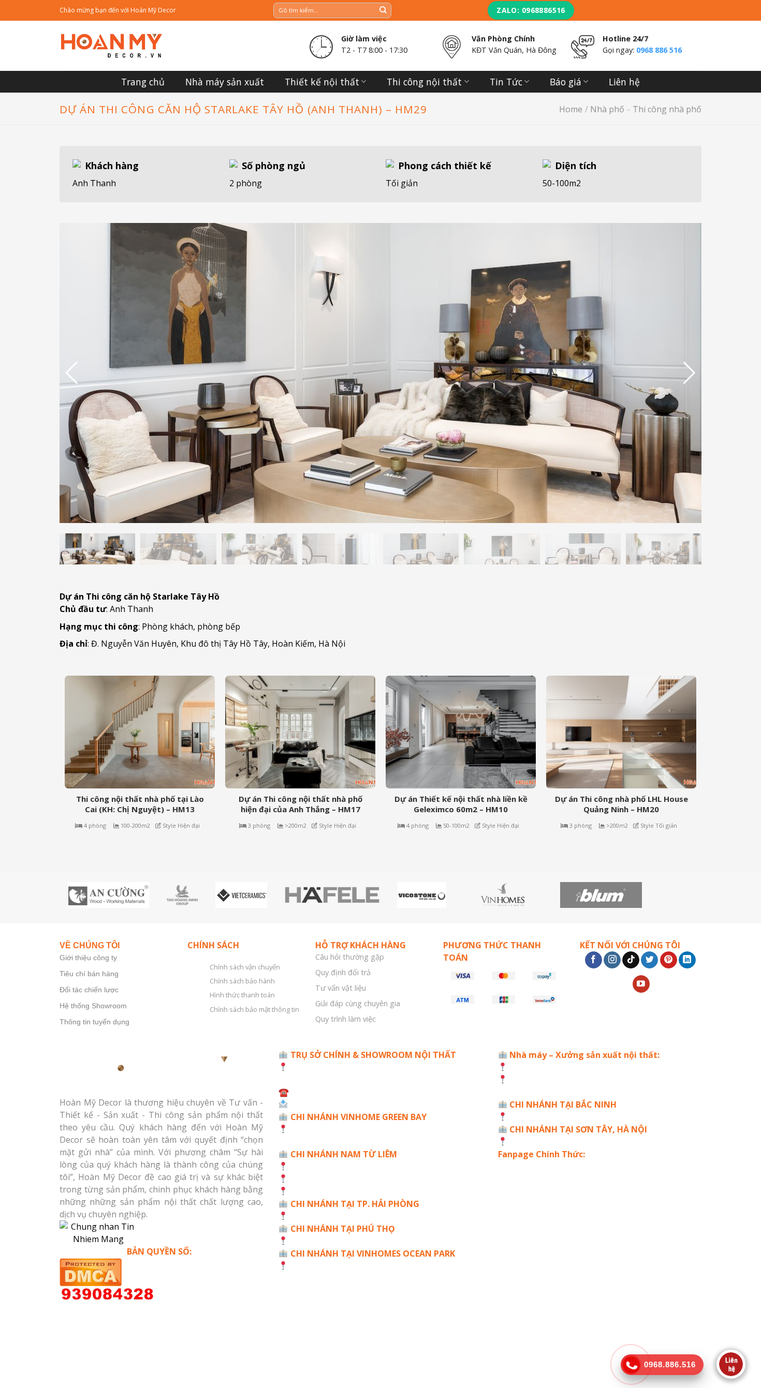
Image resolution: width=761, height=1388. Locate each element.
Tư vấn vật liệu (340, 988)
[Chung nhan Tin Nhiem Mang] (161, 1232)
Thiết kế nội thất (322, 82)
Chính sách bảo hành (242, 981)
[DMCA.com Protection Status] (161, 1272)
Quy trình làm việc (345, 1019)
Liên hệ (624, 82)
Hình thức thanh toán (242, 994)
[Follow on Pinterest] (668, 960)
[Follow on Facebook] (593, 960)
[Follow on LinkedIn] (687, 960)
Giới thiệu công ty (88, 957)
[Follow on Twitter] (649, 960)
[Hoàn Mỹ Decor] (111, 46)
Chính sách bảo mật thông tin (254, 1009)
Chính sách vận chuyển (245, 967)
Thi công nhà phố (667, 109)
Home (570, 109)
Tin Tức (506, 82)
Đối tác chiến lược (89, 990)
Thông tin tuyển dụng (94, 1022)
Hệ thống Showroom (93, 1006)
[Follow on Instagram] (612, 960)
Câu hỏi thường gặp (349, 957)
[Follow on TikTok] (630, 960)
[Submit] (383, 10)
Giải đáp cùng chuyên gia (357, 1003)
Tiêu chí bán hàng (89, 973)
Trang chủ (143, 82)
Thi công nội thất (424, 82)
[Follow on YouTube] (641, 984)
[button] (689, 373)
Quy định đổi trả (343, 972)
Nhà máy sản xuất (224, 82)
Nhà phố (607, 109)
